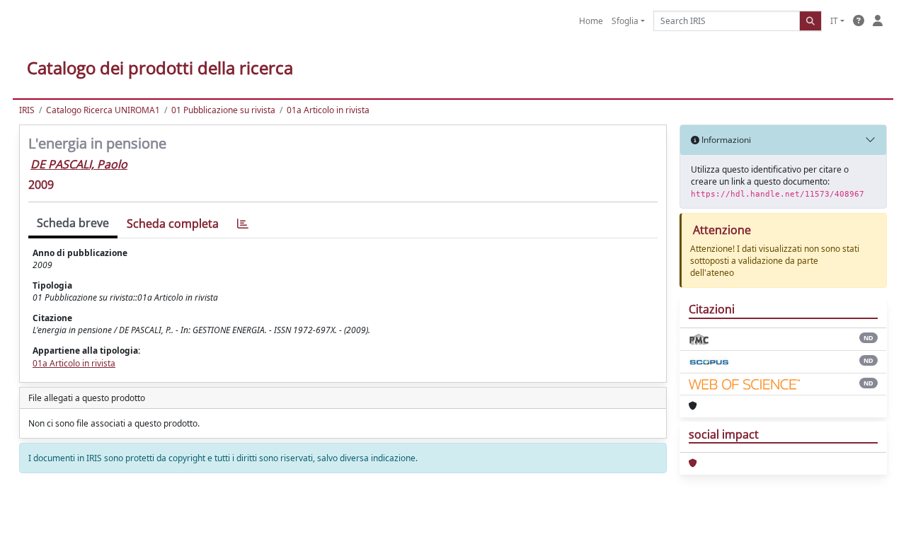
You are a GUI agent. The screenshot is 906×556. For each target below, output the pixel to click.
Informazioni (725, 140)
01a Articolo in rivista (328, 110)
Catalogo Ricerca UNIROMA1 (103, 110)
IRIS (27, 110)
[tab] (243, 224)
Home (591, 21)
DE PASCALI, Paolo (78, 164)
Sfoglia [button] (625, 21)
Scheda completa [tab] (173, 223)
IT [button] (834, 21)
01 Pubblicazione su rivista (223, 110)
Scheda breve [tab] (73, 223)
